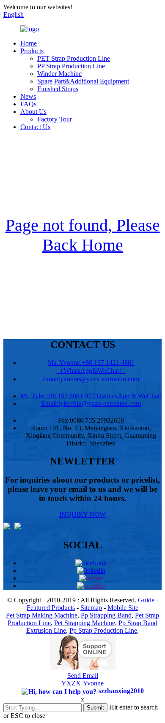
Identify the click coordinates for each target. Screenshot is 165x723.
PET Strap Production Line (73, 58)
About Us (33, 111)
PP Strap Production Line (71, 66)
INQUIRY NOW (82, 514)
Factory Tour (54, 119)
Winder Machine (59, 73)
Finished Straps (57, 88)
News (28, 96)
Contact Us (35, 126)
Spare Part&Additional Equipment (83, 81)
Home (28, 43)
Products (32, 50)
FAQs (28, 104)
